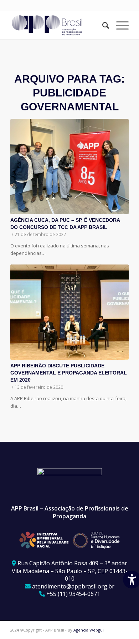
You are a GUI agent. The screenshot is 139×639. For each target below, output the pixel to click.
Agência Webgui (88, 630)
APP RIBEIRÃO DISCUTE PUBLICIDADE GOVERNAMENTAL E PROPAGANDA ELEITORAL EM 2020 (68, 373)
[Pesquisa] (102, 25)
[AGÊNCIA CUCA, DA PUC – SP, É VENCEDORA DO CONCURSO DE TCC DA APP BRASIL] (69, 166)
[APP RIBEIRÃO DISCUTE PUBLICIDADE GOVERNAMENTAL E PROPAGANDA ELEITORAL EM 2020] (69, 312)
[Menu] (119, 25)
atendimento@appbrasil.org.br (73, 586)
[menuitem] (102, 25)
